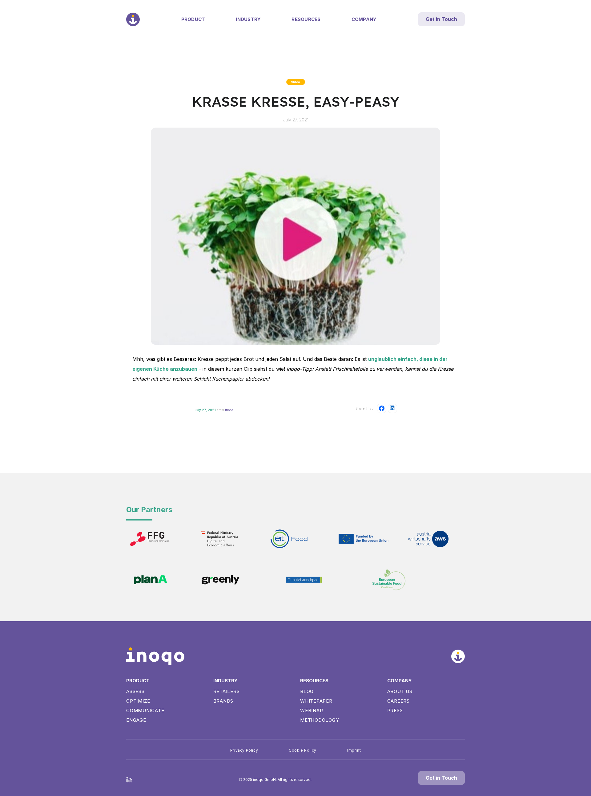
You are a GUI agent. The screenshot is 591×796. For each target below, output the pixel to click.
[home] (133, 19)
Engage (136, 720)
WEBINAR (311, 710)
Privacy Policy (244, 750)
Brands (223, 701)
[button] (193, 19)
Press (395, 710)
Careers (398, 701)
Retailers (226, 691)
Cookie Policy (302, 750)
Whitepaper (316, 701)
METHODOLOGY (319, 720)
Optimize (138, 701)
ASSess (135, 691)
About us (399, 691)
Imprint (354, 750)
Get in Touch (441, 19)
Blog (307, 691)
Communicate (145, 710)
